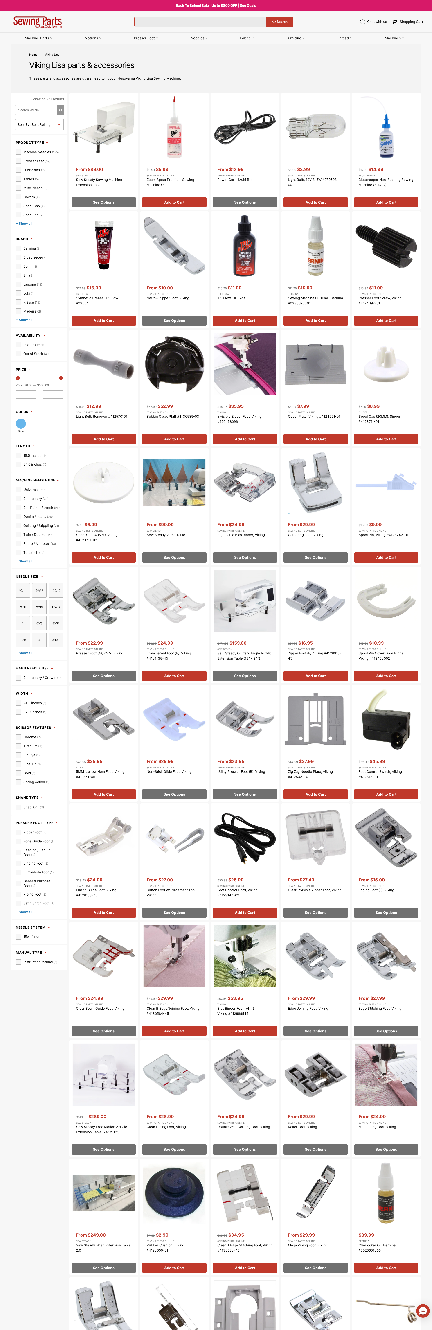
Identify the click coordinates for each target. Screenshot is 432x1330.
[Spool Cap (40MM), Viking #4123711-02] (103, 506)
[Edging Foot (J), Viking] (386, 861)
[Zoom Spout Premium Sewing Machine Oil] (174, 151)
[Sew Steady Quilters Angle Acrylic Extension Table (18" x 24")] (245, 625)
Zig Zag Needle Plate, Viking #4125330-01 (310, 774)
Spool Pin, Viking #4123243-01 (383, 535)
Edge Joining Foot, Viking (308, 1008)
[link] (37, 152)
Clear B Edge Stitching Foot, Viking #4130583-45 (245, 1247)
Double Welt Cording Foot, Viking (243, 1127)
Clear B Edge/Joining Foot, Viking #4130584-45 (173, 1011)
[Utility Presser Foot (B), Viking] (245, 743)
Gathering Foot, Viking (305, 535)
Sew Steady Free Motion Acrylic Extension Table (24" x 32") (101, 1129)
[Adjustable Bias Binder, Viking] (245, 506)
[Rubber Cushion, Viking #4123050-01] (174, 1217)
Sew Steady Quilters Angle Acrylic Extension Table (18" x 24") (244, 656)
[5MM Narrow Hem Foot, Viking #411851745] (103, 743)
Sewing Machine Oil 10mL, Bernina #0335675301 (315, 300)
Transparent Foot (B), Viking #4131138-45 (169, 656)
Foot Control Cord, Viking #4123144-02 (237, 892)
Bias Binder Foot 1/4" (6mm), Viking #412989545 (240, 1011)
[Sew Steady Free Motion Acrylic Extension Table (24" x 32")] (103, 1098)
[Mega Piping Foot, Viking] (315, 1217)
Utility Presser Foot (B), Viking (241, 771)
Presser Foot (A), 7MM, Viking (99, 653)
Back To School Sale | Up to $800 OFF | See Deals (216, 5)
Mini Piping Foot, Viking (377, 1127)
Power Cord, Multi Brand (236, 179)
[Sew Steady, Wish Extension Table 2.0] (103, 1217)
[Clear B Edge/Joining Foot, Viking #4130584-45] (174, 980)
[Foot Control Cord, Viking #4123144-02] (245, 861)
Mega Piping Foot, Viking (307, 1245)
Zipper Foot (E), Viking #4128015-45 (314, 656)
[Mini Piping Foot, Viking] (386, 1098)
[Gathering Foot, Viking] (315, 506)
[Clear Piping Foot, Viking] (174, 1098)
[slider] (18, 378)
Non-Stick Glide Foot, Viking (169, 771)
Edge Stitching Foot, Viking (380, 1008)
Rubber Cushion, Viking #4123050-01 (165, 1247)
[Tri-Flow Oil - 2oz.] (245, 269)
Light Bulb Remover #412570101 (101, 416)
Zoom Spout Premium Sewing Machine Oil (170, 182)
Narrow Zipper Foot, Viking (168, 298)
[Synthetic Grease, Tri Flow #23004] (103, 269)
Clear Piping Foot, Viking (166, 1127)
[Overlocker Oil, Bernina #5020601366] (386, 1217)
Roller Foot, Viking (302, 1127)
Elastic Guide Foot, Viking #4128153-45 (96, 892)
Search (282, 22)
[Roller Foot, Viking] (315, 1098)
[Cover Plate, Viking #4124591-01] (315, 388)
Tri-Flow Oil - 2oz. (231, 298)
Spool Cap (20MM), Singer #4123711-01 (379, 419)
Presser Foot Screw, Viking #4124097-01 (380, 300)
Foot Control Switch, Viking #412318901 (380, 774)
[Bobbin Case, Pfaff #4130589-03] (174, 388)
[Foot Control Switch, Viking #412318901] (386, 743)
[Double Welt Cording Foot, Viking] (245, 1098)
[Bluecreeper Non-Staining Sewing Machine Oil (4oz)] (386, 151)
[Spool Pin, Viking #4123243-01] (386, 506)
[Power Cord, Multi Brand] (245, 151)
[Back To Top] (425, 1323)
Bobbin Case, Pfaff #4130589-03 (173, 416)
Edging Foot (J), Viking (376, 890)
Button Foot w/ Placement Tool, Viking (171, 892)
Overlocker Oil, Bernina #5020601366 (377, 1247)
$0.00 (28, 385)
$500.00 (43, 385)
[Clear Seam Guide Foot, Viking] (103, 980)
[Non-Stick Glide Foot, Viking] (174, 743)
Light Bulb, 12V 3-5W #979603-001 (313, 182)
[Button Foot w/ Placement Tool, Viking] (174, 861)
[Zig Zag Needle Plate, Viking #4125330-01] (315, 743)
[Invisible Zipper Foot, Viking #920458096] (245, 388)
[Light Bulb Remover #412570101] (103, 388)
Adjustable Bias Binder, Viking (241, 535)
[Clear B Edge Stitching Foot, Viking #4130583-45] (245, 1217)
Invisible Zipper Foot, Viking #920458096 (239, 419)
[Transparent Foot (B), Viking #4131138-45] (174, 625)
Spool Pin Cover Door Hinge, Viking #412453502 (382, 656)
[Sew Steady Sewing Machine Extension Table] (103, 151)
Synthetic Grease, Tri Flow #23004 (97, 300)
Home (33, 54)
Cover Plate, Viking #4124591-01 (314, 416)
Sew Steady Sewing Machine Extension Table (99, 182)
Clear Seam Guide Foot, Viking (100, 1008)
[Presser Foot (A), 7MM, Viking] (103, 625)
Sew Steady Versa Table (166, 535)
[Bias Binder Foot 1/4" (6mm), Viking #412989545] (245, 980)
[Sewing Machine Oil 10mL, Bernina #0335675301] (315, 269)
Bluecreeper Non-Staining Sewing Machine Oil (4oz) (386, 182)
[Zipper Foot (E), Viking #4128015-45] (315, 625)
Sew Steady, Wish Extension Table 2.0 (103, 1247)
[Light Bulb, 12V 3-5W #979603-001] (315, 151)
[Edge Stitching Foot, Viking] (386, 980)
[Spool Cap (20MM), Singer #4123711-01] (386, 388)
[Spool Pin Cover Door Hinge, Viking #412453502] (386, 625)
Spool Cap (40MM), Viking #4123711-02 (96, 537)
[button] (406, 22)
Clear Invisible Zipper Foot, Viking (315, 890)
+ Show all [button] (24, 223)
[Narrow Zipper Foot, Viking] (174, 269)
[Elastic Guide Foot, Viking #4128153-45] (103, 861)
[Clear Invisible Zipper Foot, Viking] (315, 861)
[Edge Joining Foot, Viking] (315, 980)
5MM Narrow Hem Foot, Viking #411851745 (100, 774)
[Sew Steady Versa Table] (174, 506)
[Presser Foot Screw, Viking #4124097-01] (386, 269)
